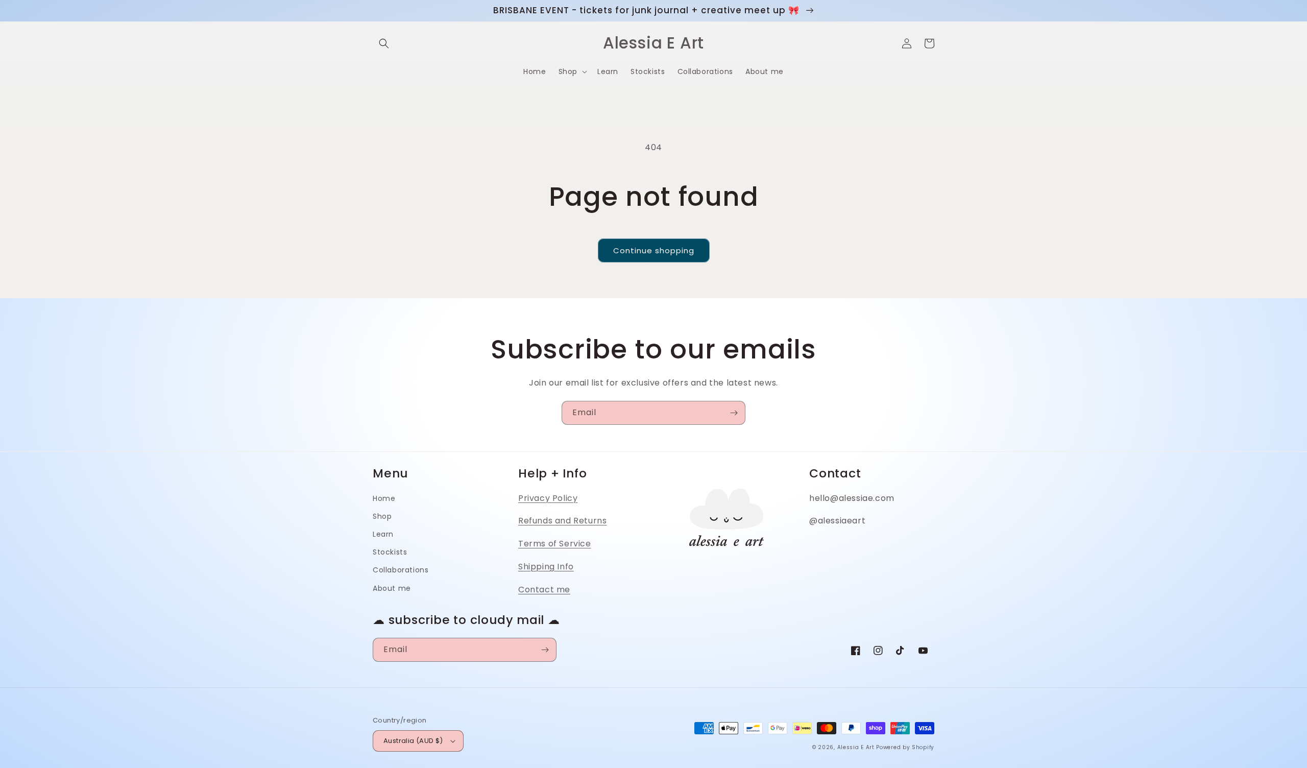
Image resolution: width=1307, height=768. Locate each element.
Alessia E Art (856, 747)
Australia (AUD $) (413, 741)
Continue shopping (653, 250)
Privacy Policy (547, 498)
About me (392, 588)
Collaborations (400, 570)
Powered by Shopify (905, 747)
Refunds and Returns (562, 520)
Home (384, 498)
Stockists (390, 552)
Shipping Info (546, 566)
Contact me (544, 589)
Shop (382, 516)
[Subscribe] (733, 413)
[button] (384, 43)
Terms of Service (554, 543)
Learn (383, 534)
